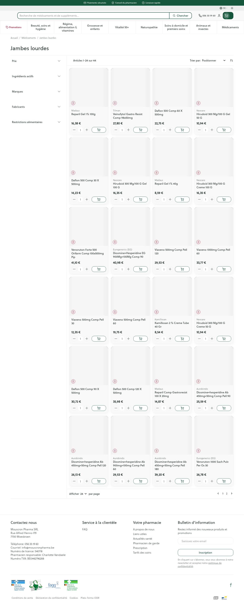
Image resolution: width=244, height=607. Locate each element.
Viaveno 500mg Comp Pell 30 (87, 321)
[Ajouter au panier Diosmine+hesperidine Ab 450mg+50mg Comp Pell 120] (99, 481)
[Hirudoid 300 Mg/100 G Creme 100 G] (214, 157)
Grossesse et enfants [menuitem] (97, 27)
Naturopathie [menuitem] (152, 28)
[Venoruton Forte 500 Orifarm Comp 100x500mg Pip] (88, 226)
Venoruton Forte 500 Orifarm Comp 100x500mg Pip (87, 253)
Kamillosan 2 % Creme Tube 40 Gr (172, 324)
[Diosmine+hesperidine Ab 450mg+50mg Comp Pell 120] (88, 435)
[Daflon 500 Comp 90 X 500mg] (88, 366)
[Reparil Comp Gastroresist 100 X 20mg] (172, 366)
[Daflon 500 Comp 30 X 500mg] (88, 157)
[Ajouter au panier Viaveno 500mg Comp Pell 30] (99, 339)
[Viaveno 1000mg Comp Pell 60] (214, 226)
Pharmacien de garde (146, 543)
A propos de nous (143, 529)
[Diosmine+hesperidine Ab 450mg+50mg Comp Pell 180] (172, 435)
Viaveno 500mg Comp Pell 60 (129, 321)
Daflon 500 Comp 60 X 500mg (168, 112)
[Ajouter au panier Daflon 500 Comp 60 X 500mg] (182, 130)
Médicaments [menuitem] (233, 28)
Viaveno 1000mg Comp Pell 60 (213, 251)
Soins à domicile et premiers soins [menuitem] (177, 27)
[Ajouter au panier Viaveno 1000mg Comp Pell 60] (224, 269)
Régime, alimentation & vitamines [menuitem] (70, 27)
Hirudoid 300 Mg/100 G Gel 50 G (213, 116)
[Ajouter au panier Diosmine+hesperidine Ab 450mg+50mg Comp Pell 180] (182, 481)
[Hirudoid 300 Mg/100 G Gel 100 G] (130, 157)
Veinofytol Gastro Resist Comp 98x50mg (127, 116)
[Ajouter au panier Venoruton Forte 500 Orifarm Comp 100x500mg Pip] (99, 269)
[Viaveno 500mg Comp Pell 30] (88, 296)
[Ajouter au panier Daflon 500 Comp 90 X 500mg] (99, 408)
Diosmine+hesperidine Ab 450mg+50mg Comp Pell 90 (213, 394)
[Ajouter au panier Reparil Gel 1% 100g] (99, 130)
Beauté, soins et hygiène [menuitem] (42, 27)
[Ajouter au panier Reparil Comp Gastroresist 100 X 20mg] (182, 408)
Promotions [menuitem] (15, 27)
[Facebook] (230, 585)
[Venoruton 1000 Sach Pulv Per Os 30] (214, 435)
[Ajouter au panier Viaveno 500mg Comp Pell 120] (182, 269)
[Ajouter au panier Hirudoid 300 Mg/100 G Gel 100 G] (140, 199)
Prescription (140, 548)
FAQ (84, 529)
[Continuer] (231, 493)
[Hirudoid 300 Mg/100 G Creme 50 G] (214, 296)
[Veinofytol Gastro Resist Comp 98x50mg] (130, 87)
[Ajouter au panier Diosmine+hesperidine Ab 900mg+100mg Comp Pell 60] (140, 481)
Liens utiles (140, 534)
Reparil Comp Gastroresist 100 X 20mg (171, 394)
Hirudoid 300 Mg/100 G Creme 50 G (211, 324)
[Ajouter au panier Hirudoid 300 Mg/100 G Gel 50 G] (224, 130)
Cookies (74, 598)
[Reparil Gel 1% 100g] (88, 87)
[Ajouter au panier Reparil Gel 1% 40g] (182, 199)
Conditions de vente (22, 598)
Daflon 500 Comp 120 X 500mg (127, 390)
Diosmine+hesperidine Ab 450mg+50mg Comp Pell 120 (88, 463)
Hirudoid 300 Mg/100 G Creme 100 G (211, 185)
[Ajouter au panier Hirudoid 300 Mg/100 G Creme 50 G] (224, 339)
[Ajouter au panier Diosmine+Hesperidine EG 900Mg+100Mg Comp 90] (140, 269)
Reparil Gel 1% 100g (83, 114)
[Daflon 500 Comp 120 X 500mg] (130, 366)
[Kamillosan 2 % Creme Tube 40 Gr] (172, 296)
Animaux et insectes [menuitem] (206, 27)
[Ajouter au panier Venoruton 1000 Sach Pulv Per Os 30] (224, 481)
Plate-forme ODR (90, 598)
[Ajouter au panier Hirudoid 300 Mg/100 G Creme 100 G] (224, 199)
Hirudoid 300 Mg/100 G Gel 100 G (130, 185)
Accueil (14, 38)
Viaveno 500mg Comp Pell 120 (171, 251)
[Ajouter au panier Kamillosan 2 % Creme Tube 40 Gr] (182, 339)
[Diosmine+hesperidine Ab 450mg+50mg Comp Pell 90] (214, 366)
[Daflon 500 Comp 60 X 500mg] (172, 87)
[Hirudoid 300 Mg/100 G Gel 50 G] (214, 87)
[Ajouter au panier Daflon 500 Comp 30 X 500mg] (99, 199)
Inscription (205, 552)
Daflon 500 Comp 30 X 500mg (85, 182)
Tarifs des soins (142, 552)
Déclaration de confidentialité (51, 598)
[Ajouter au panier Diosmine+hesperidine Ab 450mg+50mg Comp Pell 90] (224, 408)
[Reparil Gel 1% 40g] (172, 157)
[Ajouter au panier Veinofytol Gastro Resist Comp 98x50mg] (140, 130)
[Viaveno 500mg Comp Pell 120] (172, 226)
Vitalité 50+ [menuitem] (125, 28)
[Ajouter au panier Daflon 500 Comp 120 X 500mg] (140, 408)
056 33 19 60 (32, 544)
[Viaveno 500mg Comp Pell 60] (130, 296)
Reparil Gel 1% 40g (166, 183)
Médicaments (29, 38)
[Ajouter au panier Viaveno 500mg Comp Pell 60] (140, 339)
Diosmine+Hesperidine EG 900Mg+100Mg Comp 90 (129, 255)
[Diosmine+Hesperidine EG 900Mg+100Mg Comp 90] (130, 226)
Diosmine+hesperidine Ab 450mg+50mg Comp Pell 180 (171, 465)
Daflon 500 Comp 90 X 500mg (85, 390)
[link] (218, 493)
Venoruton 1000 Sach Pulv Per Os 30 (213, 463)
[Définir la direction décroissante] (231, 60)
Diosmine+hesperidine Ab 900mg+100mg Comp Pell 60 (129, 465)
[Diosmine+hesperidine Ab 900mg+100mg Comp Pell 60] (130, 435)
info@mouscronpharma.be (38, 547)
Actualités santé (142, 538)
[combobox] (93, 15)
